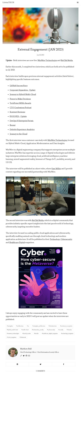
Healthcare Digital (17, 242)
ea (28, 326)
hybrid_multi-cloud (13, 329)
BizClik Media (67, 60)
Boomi (12, 125)
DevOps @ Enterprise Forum (21, 121)
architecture (20, 326)
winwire (70, 329)
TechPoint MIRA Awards (20, 103)
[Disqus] (40, 400)
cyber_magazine (12, 337)
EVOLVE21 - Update (18, 116)
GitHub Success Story (19, 86)
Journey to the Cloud (18, 134)
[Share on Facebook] (63, 364)
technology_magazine (67, 333)
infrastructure (53, 326)
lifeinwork (23, 337)
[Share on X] (40, 364)
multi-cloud (25, 329)
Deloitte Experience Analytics (22, 129)
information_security (38, 329)
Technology (55, 239)
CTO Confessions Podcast (20, 108)
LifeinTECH (8, 2)
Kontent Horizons (17, 112)
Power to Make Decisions (20, 99)
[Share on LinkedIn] (17, 364)
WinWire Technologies (47, 60)
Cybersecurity (66, 239)
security (61, 329)
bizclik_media (27, 333)
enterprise (10, 326)
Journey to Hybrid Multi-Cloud (23, 94)
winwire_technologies (13, 333)
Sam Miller (56, 169)
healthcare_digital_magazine (50, 333)
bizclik (36, 333)
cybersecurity (51, 329)
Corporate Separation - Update (22, 90)
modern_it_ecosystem (66, 326)
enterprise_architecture (39, 326)
